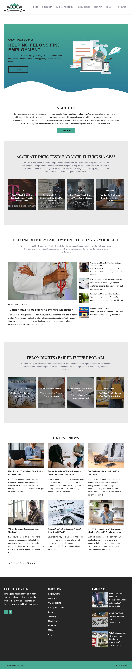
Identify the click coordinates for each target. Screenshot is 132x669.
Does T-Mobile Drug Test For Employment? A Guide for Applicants (22, 198)
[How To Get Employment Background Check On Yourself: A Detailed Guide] (106, 524)
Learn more (66, 130)
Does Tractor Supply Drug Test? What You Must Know (81, 196)
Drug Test (98, 7)
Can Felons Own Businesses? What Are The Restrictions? (110, 394)
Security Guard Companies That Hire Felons (105, 294)
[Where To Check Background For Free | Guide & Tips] (26, 524)
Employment (47, 7)
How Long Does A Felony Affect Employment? (106, 279)
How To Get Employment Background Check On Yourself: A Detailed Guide (104, 530)
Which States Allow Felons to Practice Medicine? (40, 309)
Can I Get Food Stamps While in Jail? (116, 616)
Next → (32, 563)
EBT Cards (122, 7)
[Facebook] (6, 612)
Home (35, 7)
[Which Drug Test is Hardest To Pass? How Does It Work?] (66, 524)
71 (28, 563)
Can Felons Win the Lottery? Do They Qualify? (22, 394)
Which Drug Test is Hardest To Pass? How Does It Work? (64, 530)
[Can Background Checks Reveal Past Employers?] (106, 466)
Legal (108, 7)
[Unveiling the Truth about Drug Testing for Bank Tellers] (26, 466)
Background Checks (64, 7)
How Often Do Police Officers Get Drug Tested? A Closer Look (51, 198)
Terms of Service (122, 665)
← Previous (13, 563)
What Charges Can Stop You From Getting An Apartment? (117, 637)
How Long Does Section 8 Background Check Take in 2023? (117, 598)
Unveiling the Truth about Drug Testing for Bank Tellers (110, 198)
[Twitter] (10, 612)
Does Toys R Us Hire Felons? (100, 308)
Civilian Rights (83, 7)
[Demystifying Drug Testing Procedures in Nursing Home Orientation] (66, 466)
